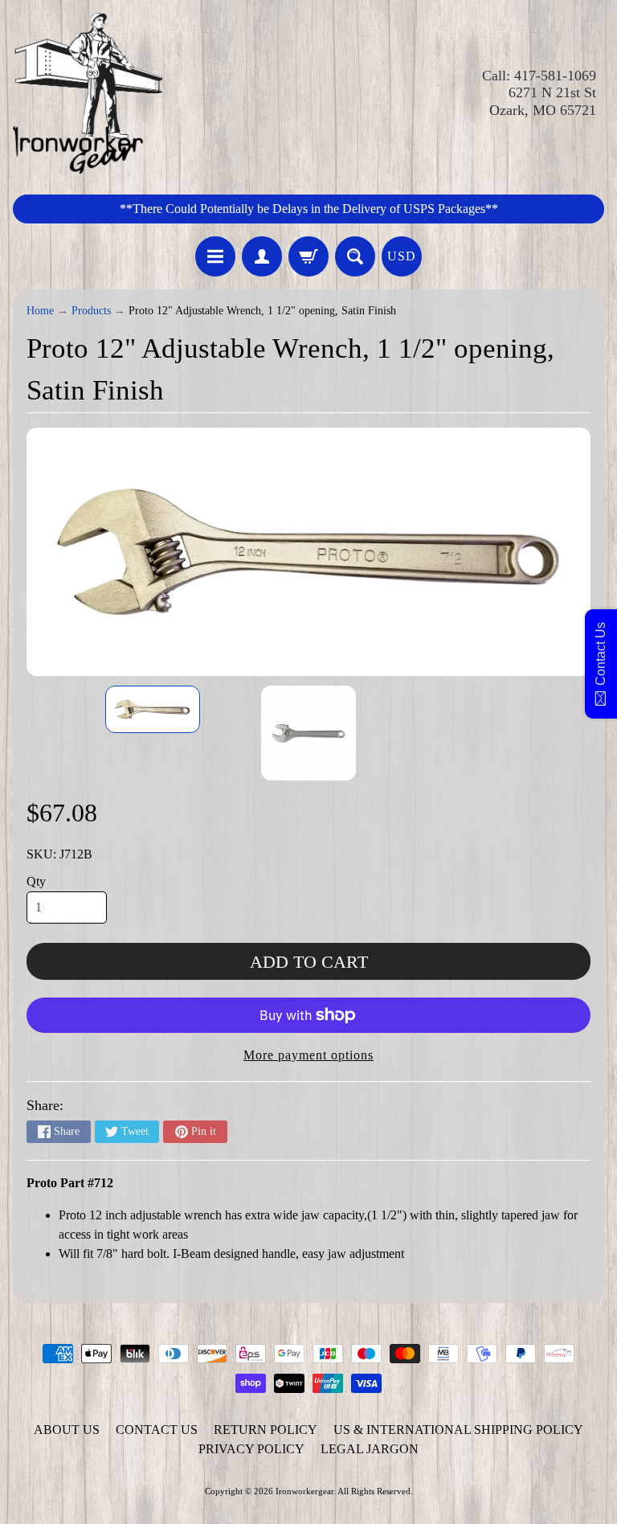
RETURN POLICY (265, 1429)
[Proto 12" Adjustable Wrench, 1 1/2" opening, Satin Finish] (152, 709)
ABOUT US (67, 1429)
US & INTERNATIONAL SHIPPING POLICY (458, 1429)
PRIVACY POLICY (251, 1449)
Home (40, 311)
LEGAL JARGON (370, 1449)
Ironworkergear (304, 1491)
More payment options (308, 1055)
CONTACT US (157, 1429)
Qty (36, 881)
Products (91, 311)
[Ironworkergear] (87, 93)
